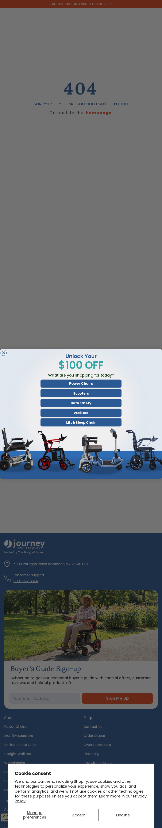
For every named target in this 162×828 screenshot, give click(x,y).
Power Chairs (81, 383)
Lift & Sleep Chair (81, 422)
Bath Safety (81, 403)
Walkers (81, 412)
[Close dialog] (4, 353)
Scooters (81, 393)
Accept (79, 815)
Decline (123, 815)
